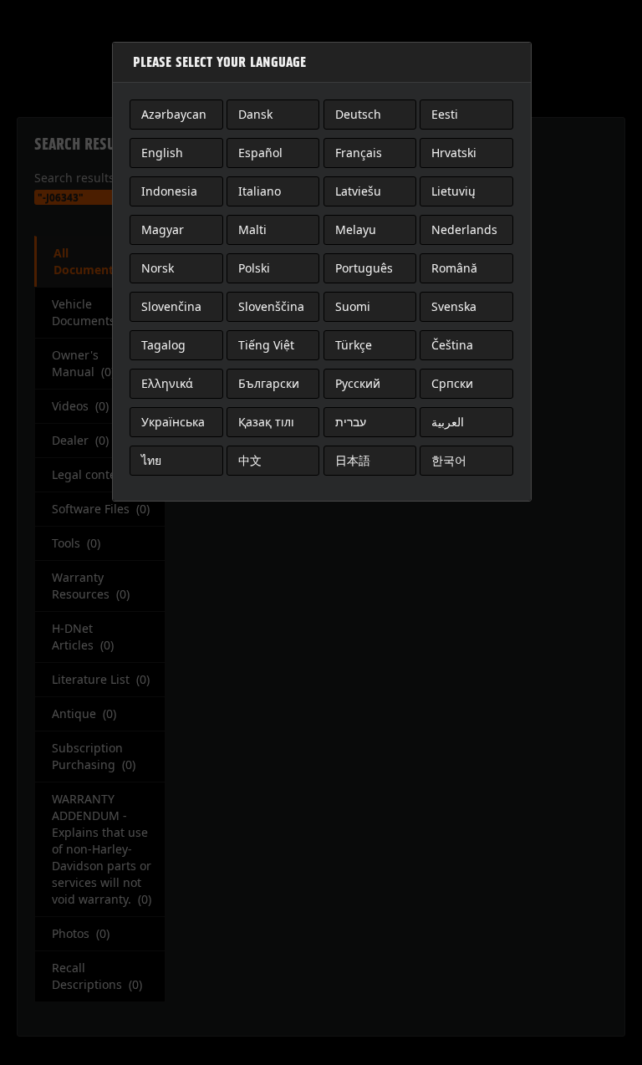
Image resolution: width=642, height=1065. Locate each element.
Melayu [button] (355, 229)
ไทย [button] (151, 460)
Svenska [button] (453, 306)
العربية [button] (447, 422)
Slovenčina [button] (171, 306)
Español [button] (260, 153)
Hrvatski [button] (453, 153)
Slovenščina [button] (271, 306)
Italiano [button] (259, 191)
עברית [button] (350, 422)
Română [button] (454, 268)
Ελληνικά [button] (167, 383)
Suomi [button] (352, 306)
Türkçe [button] (353, 345)
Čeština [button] (452, 345)
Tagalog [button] (163, 345)
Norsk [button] (157, 268)
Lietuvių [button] (453, 191)
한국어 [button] (448, 460)
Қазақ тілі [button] (266, 422)
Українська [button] (173, 422)
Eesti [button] (444, 114)
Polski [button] (254, 268)
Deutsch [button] (358, 114)
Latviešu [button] (358, 191)
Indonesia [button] (169, 191)
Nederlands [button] (464, 229)
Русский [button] (357, 383)
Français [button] (358, 153)
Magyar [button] (162, 229)
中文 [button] (250, 460)
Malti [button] (252, 229)
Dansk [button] (255, 114)
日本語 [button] (352, 460)
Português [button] (364, 268)
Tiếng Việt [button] (266, 345)
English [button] (162, 153)
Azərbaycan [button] (173, 114)
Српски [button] (452, 383)
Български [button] (268, 383)
